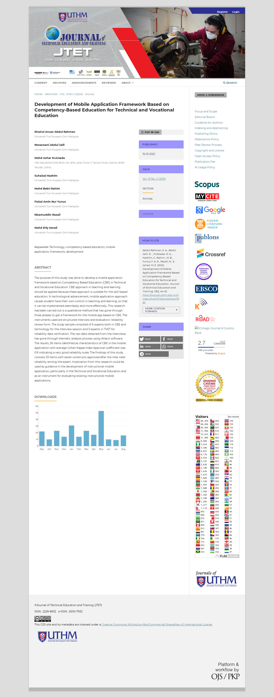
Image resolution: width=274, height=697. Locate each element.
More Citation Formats (155, 310)
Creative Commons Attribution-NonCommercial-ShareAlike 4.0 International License (157, 624)
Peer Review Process (208, 145)
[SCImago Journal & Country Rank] (217, 333)
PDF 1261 (151, 132)
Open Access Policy (207, 156)
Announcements (84, 82)
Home (38, 94)
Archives (59, 82)
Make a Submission (210, 94)
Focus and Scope (206, 111)
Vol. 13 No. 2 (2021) (71, 94)
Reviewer (109, 82)
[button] (149, 339)
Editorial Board (205, 117)
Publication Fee (205, 161)
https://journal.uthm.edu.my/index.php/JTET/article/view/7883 (161, 299)
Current (40, 82)
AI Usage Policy (205, 167)
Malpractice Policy (207, 139)
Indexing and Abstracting (211, 128)
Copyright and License (209, 150)
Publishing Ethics (206, 133)
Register (222, 11)
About (126, 82)
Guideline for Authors (209, 122)
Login (236, 11)
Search (231, 82)
